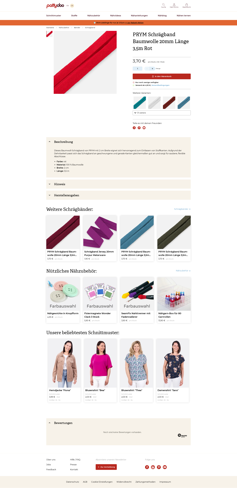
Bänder (77, 28)
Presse (73, 464)
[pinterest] (159, 467)
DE (72, 6)
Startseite (50, 28)
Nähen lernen (184, 15)
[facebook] (147, 467)
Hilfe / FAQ (75, 459)
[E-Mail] (144, 127)
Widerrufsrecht (124, 482)
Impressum (165, 482)
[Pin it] (139, 127)
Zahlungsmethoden (146, 482)
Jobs (48, 464)
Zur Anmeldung (107, 467)
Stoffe (74, 15)
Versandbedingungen (160, 85)
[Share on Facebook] (134, 127)
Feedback (51, 469)
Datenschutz (72, 482)
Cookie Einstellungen (102, 482)
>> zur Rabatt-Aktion (134, 23)
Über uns (50, 459)
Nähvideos (115, 15)
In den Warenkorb (163, 76)
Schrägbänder (181, 209)
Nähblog (162, 15)
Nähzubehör (93, 15)
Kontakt (74, 469)
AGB (85, 482)
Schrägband (90, 28)
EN (68, 6)
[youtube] (165, 467)
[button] (163, 5)
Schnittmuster (53, 15)
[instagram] (153, 467)
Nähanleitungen (139, 15)
